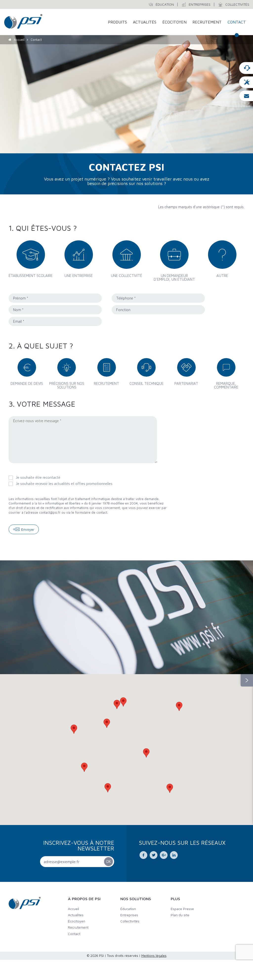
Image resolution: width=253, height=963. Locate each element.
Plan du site (180, 915)
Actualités (144, 22)
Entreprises (129, 915)
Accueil (19, 40)
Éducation (128, 909)
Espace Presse (182, 909)
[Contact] (246, 68)
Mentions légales (154, 956)
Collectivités (129, 921)
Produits (117, 22)
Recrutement (207, 22)
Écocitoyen (174, 22)
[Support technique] (246, 82)
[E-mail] (246, 96)
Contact (237, 22)
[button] (117, 704)
